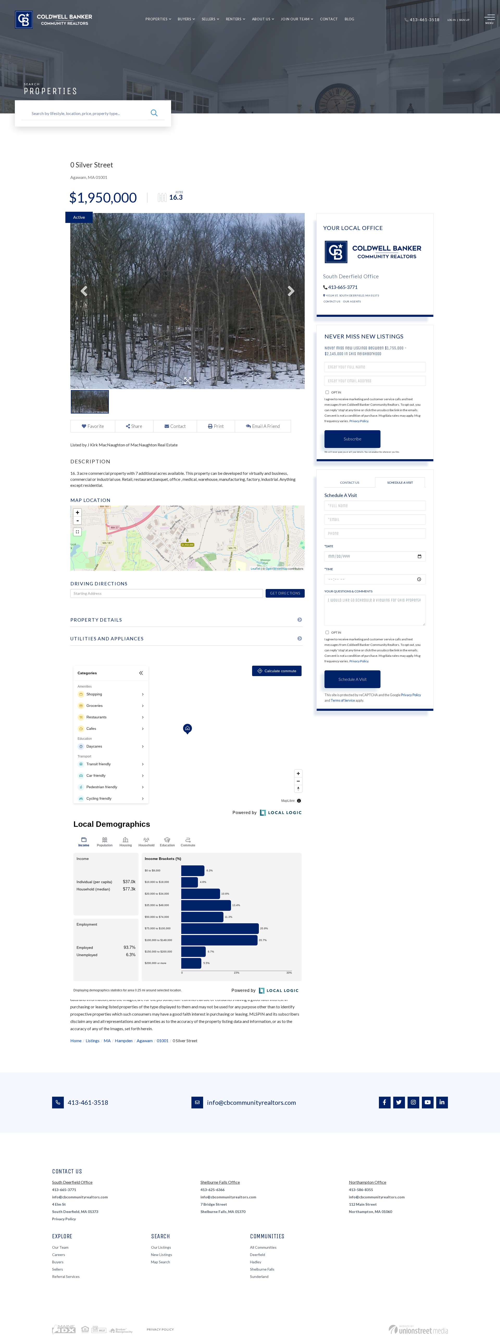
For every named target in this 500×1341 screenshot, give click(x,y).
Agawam (145, 1040)
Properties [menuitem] (157, 19)
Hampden (124, 1040)
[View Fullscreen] (77, 532)
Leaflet (255, 568)
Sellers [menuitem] (209, 19)
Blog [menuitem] (349, 19)
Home (76, 1040)
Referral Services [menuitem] (66, 1276)
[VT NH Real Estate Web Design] (418, 1329)
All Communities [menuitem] (263, 1247)
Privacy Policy (358, 421)
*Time (328, 569)
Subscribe (352, 438)
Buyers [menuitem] (184, 19)
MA (107, 1040)
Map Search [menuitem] (160, 1262)
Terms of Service (343, 700)
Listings (92, 1040)
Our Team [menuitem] (60, 1247)
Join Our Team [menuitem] (295, 19)
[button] (154, 113)
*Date (328, 546)
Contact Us (332, 301)
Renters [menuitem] (234, 19)
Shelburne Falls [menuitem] (262, 1269)
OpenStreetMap (277, 568)
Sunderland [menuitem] (259, 1276)
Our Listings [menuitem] (161, 1247)
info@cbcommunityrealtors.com (251, 1102)
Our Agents (352, 301)
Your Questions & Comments (348, 591)
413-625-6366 (212, 1189)
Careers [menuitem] (58, 1254)
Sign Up (464, 19)
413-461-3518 (88, 1102)
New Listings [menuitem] (161, 1254)
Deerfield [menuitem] (257, 1254)
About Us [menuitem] (261, 19)
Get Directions (285, 593)
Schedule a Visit (400, 482)
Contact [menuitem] (329, 19)
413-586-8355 (361, 1189)
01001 (162, 1040)
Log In (451, 19)
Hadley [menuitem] (255, 1262)
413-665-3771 (342, 287)
